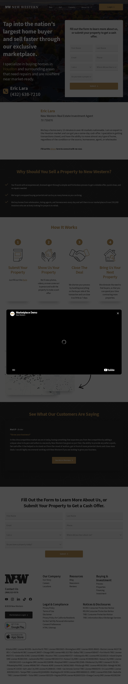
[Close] (118, 313)
